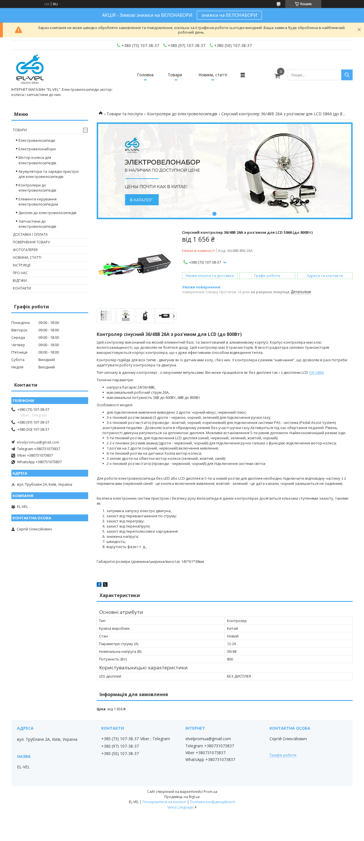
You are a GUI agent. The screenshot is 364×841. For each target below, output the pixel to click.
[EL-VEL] (30, 70)
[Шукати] (347, 74)
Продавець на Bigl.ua (182, 796)
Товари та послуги (125, 113)
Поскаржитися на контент (164, 801)
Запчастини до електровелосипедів (37, 224)
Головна (145, 74)
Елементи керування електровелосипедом (38, 201)
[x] (105, 585)
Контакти (22, 288)
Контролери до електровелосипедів (182, 113)
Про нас (20, 272)
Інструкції (21, 265)
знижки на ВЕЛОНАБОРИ (229, 15)
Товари (175, 74)
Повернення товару (31, 242)
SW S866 (316, 372)
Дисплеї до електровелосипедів (47, 212)
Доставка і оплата (30, 234)
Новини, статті (212, 74)
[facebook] (99, 585)
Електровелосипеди (36, 140)
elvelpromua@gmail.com (38, 442)
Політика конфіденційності (212, 801)
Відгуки (20, 280)
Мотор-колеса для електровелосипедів (37, 160)
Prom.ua (210, 791)
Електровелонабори (37, 148)
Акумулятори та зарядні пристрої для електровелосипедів (48, 174)
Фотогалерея (25, 249)
